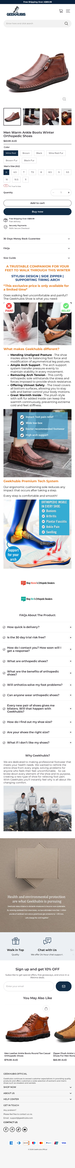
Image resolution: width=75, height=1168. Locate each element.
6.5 (15, 172)
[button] (68, 11)
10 (7, 179)
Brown (26, 153)
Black (39, 153)
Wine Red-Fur (56, 153)
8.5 (50, 172)
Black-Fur (29, 160)
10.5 (16, 179)
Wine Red (11, 153)
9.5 (67, 172)
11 (25, 179)
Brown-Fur (11, 160)
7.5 (32, 172)
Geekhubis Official (40, 1149)
